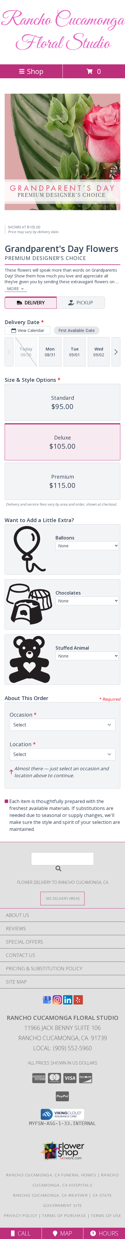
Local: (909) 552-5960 (62, 1048)
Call (23, 1233)
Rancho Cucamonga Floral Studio (62, 32)
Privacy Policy (20, 1215)
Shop (35, 71)
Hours (107, 1233)
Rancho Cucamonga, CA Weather (50, 1195)
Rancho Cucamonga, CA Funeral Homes (51, 1175)
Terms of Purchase (64, 1215)
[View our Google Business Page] (46, 1002)
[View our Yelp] (78, 1002)
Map (64, 1233)
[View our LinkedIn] (67, 1002)
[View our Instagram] (57, 1002)
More (13, 288)
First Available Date (76, 330)
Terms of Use (106, 1215)
